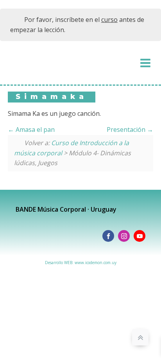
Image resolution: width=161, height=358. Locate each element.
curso (109, 19)
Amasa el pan (34, 129)
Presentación (127, 129)
